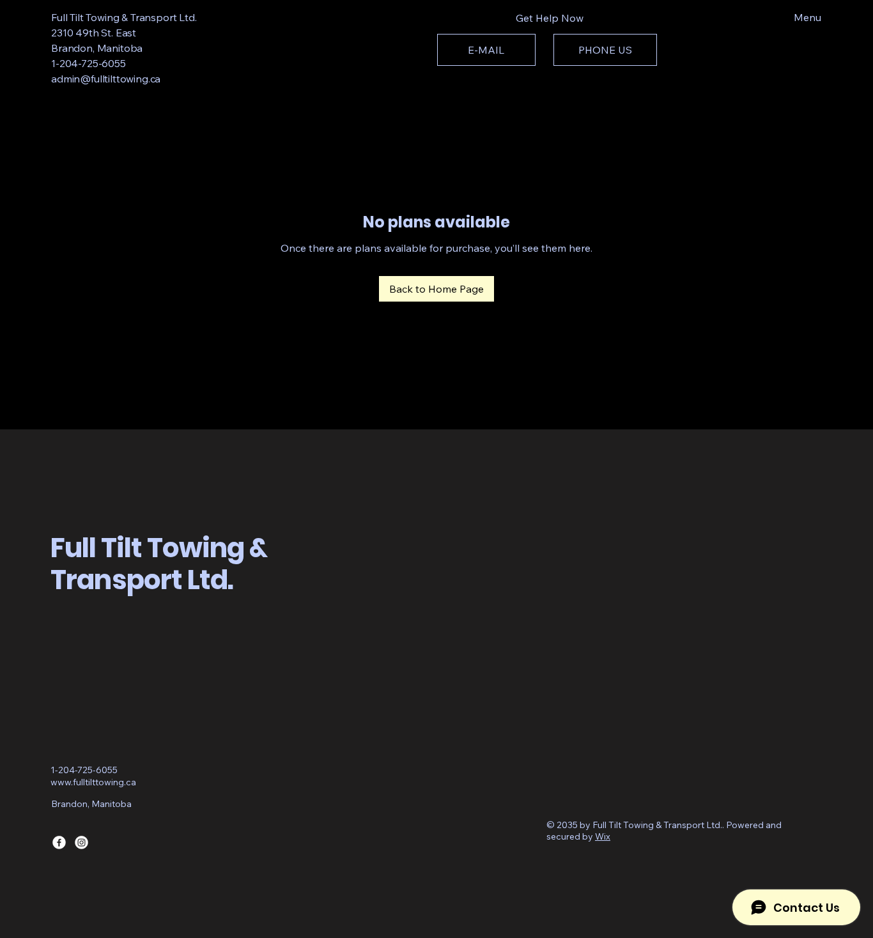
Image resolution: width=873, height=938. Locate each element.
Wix (602, 836)
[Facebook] (59, 842)
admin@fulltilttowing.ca (105, 78)
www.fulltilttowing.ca (93, 782)
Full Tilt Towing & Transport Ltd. (124, 17)
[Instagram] (81, 842)
